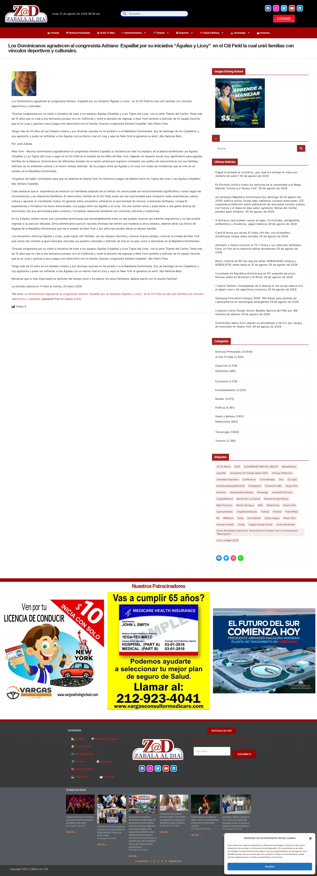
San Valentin (254, 518)
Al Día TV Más (224, 357)
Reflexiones (222, 421)
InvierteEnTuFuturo (282, 492)
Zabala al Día (72, 298)
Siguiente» (175, 861)
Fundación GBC (273, 485)
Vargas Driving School (260, 524)
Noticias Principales (228, 351)
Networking (273, 505)
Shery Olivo (289, 518)
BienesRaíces (289, 466)
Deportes (221, 365)
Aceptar (270, 866)
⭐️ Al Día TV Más (106, 33)
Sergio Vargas (272, 518)
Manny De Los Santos (248, 498)
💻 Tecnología (238, 33)
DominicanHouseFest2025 (230, 485)
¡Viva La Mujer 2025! (227, 540)
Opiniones (221, 371)
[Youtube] (292, 8)
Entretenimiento (225, 390)
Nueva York (289, 505)
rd (217, 518)
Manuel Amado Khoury (276, 498)
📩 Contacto (263, 33)
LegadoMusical (224, 498)
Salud (240, 518)
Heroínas (221, 492)
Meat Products (224, 505)
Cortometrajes (267, 479)
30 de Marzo (223, 466)
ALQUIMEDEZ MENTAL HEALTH (261, 466)
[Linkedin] (300, 8)
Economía (221, 381)
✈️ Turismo (159, 33)
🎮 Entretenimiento (131, 33)
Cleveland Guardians (227, 479)
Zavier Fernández (285, 524)
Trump (241, 524)
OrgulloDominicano (247, 511)
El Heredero (254, 485)
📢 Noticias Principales (78, 33)
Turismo (220, 440)
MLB (260, 505)
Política (220, 407)
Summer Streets (225, 524)
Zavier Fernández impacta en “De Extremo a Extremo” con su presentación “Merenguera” (257, 532)
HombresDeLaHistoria (241, 492)
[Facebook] (268, 8)
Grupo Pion (292, 485)
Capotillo (221, 473)
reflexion (228, 518)
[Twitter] (284, 8)
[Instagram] (276, 8)
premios (277, 511)
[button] (310, 838)
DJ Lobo (292, 479)
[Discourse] (240, 558)
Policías (265, 511)
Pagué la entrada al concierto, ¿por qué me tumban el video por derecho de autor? (80, 820)
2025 (237, 466)
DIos (281, 479)
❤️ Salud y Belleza (209, 33)
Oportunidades (224, 511)
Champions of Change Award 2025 (249, 473)
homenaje (262, 492)
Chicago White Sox (282, 473)
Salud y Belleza (225, 416)
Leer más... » (71, 832)
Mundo (219, 398)
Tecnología (222, 432)
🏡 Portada (53, 33)
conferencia (249, 479)
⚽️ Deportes (182, 33)
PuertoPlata (291, 511)
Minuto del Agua (245, 505)
